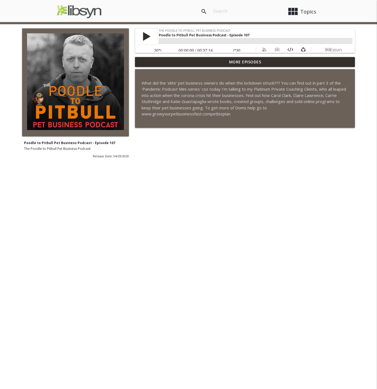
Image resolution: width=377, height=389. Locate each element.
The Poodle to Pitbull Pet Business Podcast (57, 148)
